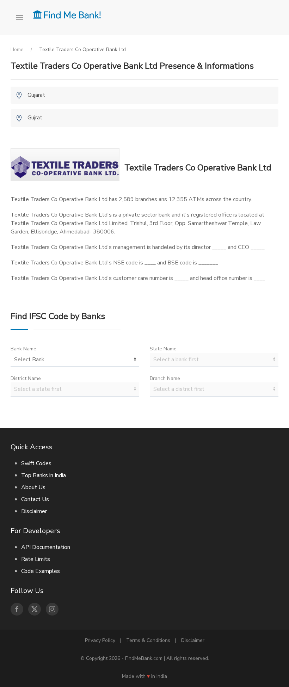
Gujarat (36, 95)
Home (17, 49)
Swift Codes (36, 463)
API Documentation (45, 547)
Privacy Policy (100, 640)
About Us (33, 487)
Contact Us (35, 499)
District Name (26, 378)
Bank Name (23, 348)
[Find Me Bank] (67, 14)
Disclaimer (34, 511)
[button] (22, 17)
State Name (163, 348)
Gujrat (34, 117)
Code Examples (40, 571)
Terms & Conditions (148, 640)
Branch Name (165, 378)
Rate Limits (35, 559)
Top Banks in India (43, 475)
